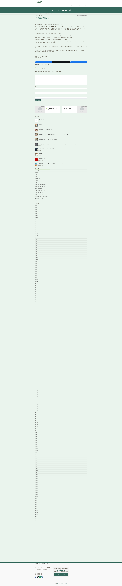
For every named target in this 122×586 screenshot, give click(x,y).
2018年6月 (36, 315)
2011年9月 (36, 474)
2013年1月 (36, 444)
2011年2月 (36, 488)
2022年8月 (36, 221)
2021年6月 (36, 243)
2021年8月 (36, 239)
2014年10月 (37, 402)
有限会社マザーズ (42, 124)
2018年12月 (37, 303)
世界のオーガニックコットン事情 (40, 186)
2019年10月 (37, 283)
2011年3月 (36, 486)
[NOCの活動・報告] (40, 109)
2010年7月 (36, 500)
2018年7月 (36, 313)
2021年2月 (36, 251)
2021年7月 (36, 241)
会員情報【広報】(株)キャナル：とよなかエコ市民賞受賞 (51, 129)
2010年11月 (36, 494)
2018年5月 (36, 317)
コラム (36, 182)
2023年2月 (36, 211)
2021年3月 (36, 249)
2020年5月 (36, 269)
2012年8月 (36, 454)
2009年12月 (37, 510)
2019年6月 (36, 291)
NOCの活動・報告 (37, 178)
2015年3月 (36, 392)
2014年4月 (36, 414)
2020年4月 (36, 271)
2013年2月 (36, 442)
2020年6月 (36, 267)
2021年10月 (37, 235)
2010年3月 (36, 506)
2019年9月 (36, 285)
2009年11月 (36, 512)
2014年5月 (36, 412)
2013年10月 (37, 426)
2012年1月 (36, 466)
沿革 (40, 563)
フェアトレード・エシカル (39, 194)
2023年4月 (36, 207)
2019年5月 (36, 293)
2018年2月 (36, 323)
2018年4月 (36, 319)
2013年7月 (36, 432)
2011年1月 (36, 490)
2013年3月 (36, 440)
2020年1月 (36, 277)
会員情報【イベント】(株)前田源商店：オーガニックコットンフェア (53, 134)
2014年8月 (36, 406)
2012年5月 (36, 458)
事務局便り (36, 180)
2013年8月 (36, 430)
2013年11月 (36, 424)
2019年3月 (36, 297)
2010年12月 (37, 492)
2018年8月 (36, 311)
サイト (36, 95)
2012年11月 (36, 448)
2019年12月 (37, 279)
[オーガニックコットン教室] (82, 109)
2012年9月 (36, 452)
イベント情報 (37, 170)
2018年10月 (37, 307)
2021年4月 (36, 247)
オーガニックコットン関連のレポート (40, 184)
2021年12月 (37, 231)
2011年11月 (36, 470)
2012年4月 (36, 460)
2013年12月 (37, 422)
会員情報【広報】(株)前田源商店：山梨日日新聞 (49, 139)
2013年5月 (36, 436)
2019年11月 (36, 281)
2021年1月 (36, 253)
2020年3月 (36, 273)
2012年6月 (36, 456)
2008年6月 (36, 538)
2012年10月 (37, 450)
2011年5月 (36, 482)
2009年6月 (36, 518)
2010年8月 (36, 498)
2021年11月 (36, 233)
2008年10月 (37, 532)
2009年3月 (36, 522)
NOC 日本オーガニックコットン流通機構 (62, 583)
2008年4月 (36, 542)
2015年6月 (36, 386)
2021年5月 (36, 245)
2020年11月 (36, 257)
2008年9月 (36, 534)
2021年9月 (36, 237)
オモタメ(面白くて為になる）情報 (82, 15)
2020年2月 (36, 275)
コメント (37, 73)
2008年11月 (36, 530)
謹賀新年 (41, 153)
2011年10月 (36, 472)
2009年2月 (36, 524)
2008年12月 (37, 528)
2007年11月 (36, 548)
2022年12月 (37, 215)
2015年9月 (36, 380)
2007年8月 (36, 550)
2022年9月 (36, 219)
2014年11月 (36, 400)
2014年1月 (36, 420)
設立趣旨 (47, 563)
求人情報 (36, 176)
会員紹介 (36, 200)
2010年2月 (36, 508)
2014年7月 (36, 408)
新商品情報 (36, 172)
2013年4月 (36, 438)
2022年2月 (36, 227)
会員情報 (36, 174)
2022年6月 (36, 225)
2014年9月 (36, 404)
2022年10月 (37, 217)
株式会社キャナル (42, 119)
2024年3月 (36, 205)
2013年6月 (36, 434)
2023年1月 (36, 213)
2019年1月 (36, 301)
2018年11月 (36, 305)
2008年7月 (36, 536)
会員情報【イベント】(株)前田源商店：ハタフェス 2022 (51, 163)
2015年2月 (36, 394)
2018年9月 (36, 309)
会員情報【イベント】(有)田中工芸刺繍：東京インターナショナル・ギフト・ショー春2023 (58, 144)
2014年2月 (36, 418)
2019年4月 (36, 295)
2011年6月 (36, 480)
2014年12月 (37, 398)
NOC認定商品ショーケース (39, 198)
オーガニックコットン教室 (39, 192)
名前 (35, 86)
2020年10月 (37, 259)
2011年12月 (36, 468)
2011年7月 (36, 478)
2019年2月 (36, 299)
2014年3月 (36, 416)
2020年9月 (36, 261)
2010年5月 (36, 504)
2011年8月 (36, 476)
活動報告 (43, 563)
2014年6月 (36, 410)
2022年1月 (36, 229)
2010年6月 (36, 502)
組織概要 (36, 563)
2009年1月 (36, 526)
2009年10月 (37, 514)
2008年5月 (36, 540)
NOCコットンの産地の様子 (39, 188)
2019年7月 (36, 289)
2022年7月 (36, 223)
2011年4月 (36, 484)
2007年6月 (36, 552)
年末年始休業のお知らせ (44, 158)
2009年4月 (36, 520)
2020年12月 (37, 255)
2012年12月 (37, 446)
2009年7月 (36, 516)
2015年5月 (36, 388)
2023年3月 (36, 209)
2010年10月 (37, 496)
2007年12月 (37, 546)
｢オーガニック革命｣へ (68, 108)
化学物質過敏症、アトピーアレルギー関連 (41, 196)
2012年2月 (36, 464)
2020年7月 (36, 265)
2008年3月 (36, 544)
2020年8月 (36, 263)
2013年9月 (36, 428)
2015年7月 (36, 384)
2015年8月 (36, 382)
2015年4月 (36, 390)
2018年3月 (36, 321)
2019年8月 (36, 287)
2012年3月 (36, 462)
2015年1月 (36, 396)
